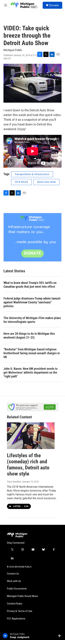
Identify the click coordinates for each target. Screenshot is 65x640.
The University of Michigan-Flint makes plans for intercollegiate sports (32, 320)
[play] (5, 635)
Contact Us (13, 573)
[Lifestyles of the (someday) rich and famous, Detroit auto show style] (31, 435)
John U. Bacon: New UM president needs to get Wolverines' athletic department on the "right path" (30, 372)
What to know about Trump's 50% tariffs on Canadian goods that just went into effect (30, 284)
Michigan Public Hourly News (22, 596)
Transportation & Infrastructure (32, 174)
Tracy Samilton (14, 481)
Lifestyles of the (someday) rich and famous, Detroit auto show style (28, 464)
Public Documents (17, 588)
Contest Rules (14, 603)
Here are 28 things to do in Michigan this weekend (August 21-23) (29, 335)
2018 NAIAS (21, 182)
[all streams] (60, 635)
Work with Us (14, 581)
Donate (54, 5)
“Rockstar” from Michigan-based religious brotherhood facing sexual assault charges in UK (31, 353)
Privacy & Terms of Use (19, 611)
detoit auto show (46, 182)
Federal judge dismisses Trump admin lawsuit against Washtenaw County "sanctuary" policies (31, 302)
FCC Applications (16, 618)
